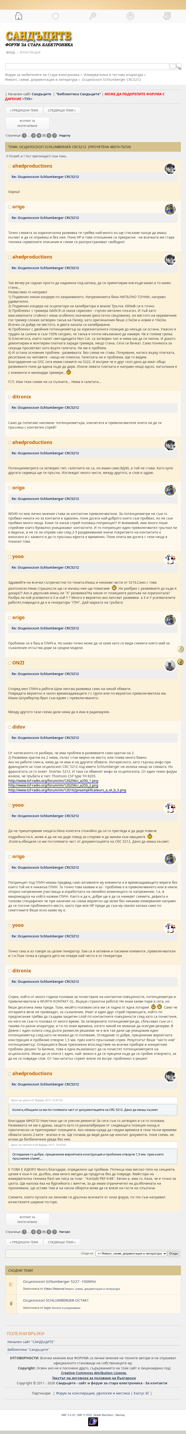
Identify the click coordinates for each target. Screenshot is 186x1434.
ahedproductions (32, 166)
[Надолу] (181, 662)
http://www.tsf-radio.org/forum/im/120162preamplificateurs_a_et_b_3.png (67, 790)
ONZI (18, 662)
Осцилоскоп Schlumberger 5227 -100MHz (59, 1281)
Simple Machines (103, 1415)
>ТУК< (27, 98)
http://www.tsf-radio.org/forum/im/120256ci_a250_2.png (53, 785)
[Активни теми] (56, 16)
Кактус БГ (141, 1393)
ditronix (21, 396)
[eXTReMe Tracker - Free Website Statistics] (93, 1425)
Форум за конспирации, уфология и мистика (93, 1393)
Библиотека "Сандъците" (28, 1349)
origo (18, 206)
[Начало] (18, 16)
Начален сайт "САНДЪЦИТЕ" (31, 1341)
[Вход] (130, 16)
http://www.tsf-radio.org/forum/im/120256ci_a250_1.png (53, 780)
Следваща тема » (62, 110)
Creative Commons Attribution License (93, 1373)
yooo (18, 556)
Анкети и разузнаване (66, 1308)
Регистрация (30, 52)
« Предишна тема (24, 110)
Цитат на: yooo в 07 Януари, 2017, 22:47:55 (36, 1100)
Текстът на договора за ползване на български (94, 1378)
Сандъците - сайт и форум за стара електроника (99, 1383)
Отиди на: (87, 1253)
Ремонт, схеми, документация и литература (92, 1289)
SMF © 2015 (84, 1415)
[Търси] (93, 16)
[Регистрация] (167, 16)
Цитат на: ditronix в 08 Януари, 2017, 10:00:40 (38, 1145)
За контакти (156, 1383)
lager (47, 1307)
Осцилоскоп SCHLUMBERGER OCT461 (56, 1300)
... (29, 135)
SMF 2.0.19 (68, 1415)
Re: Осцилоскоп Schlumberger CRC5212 (45, 176)
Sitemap (120, 1415)
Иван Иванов (54, 1288)
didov (18, 727)
